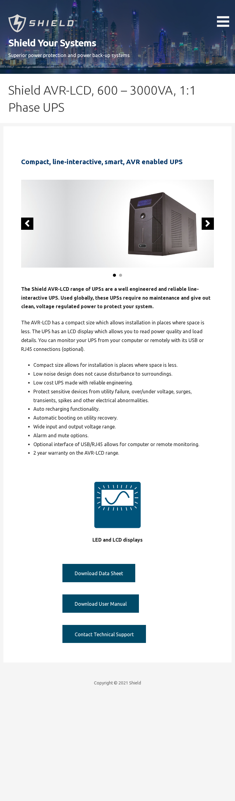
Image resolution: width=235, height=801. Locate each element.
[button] (225, 14)
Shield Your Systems (52, 42)
